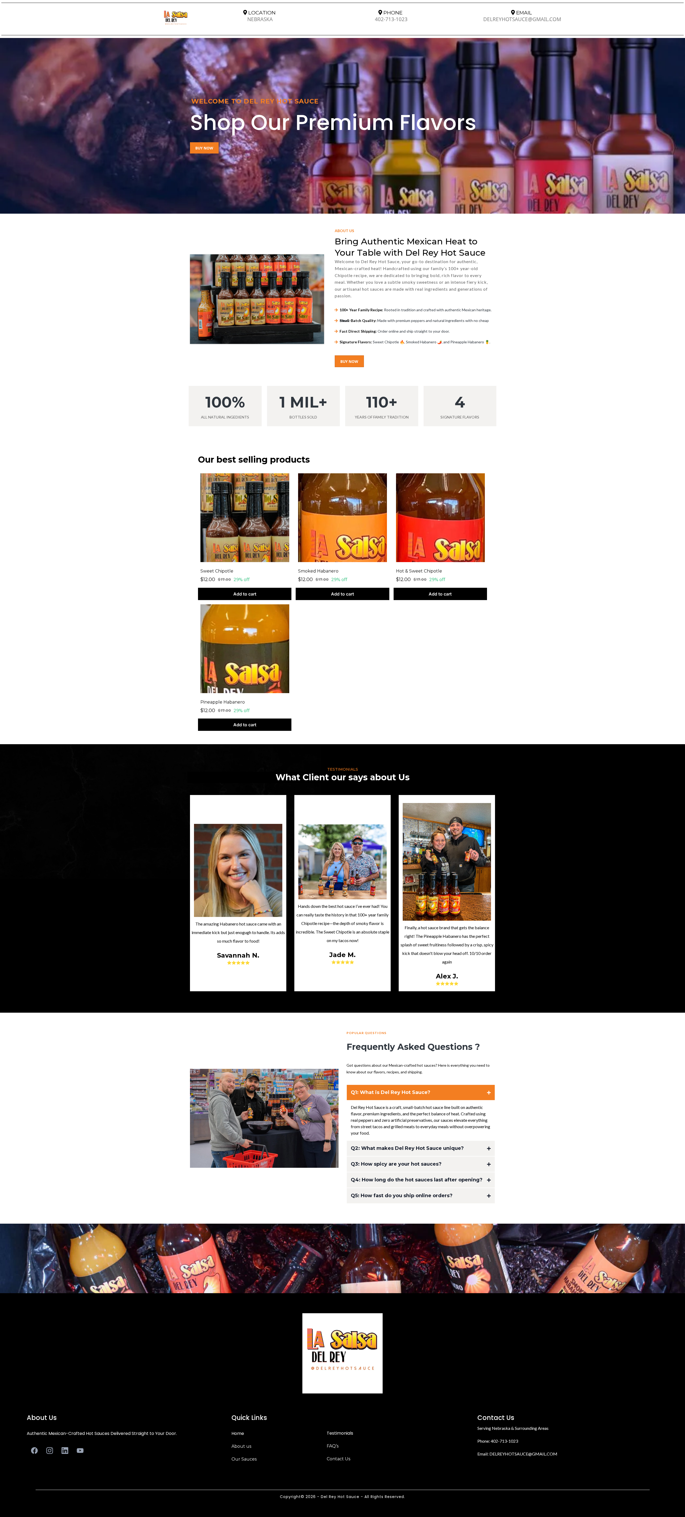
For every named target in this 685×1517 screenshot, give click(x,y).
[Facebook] (34, 1450)
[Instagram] (49, 1450)
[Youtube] (80, 1450)
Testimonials (340, 1433)
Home (237, 1433)
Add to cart (244, 594)
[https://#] (342, 1353)
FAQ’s (332, 1446)
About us (241, 1446)
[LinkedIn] (65, 1450)
